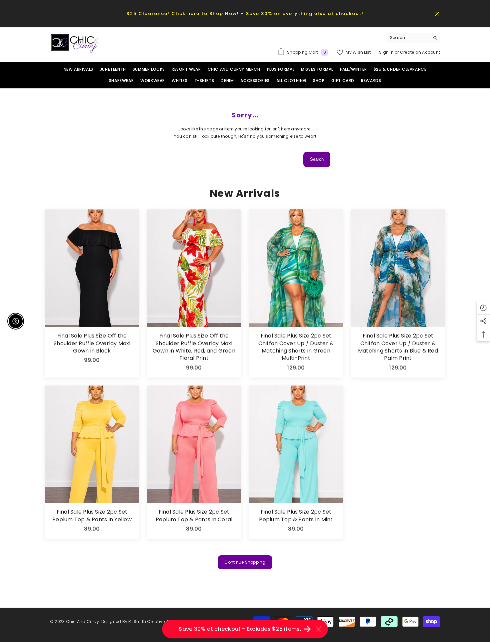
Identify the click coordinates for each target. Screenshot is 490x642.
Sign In (387, 52)
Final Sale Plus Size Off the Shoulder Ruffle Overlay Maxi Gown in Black (92, 343)
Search (317, 159)
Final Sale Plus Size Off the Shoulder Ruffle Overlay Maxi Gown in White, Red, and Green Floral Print (194, 347)
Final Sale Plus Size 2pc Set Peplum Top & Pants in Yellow (92, 515)
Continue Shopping (244, 562)
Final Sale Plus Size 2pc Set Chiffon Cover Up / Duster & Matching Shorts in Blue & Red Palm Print (398, 347)
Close (437, 13)
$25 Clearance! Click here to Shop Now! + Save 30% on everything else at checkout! (245, 13)
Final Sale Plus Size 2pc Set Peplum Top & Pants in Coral (194, 515)
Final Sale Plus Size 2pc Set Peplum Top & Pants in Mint (296, 515)
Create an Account (420, 52)
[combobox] (408, 38)
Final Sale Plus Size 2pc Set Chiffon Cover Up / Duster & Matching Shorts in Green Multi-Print (296, 347)
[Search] (413, 38)
